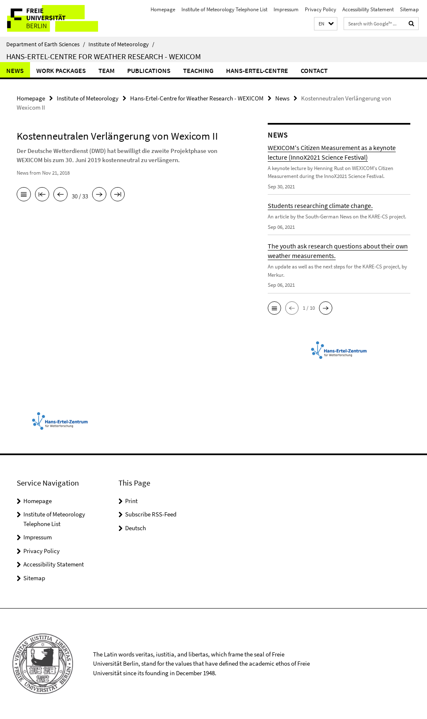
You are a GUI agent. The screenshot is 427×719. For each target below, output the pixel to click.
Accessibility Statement (368, 9)
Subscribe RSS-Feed (150, 514)
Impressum (286, 9)
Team (106, 70)
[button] (325, 24)
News (15, 70)
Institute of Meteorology (121, 44)
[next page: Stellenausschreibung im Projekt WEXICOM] (99, 195)
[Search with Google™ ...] (411, 23)
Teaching (198, 70)
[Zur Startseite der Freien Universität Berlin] (55, 18)
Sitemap (409, 9)
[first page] (42, 195)
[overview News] (24, 195)
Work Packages (61, 70)
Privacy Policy (320, 9)
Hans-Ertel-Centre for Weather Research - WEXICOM (103, 56)
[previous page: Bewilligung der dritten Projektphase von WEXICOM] (60, 195)
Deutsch (135, 528)
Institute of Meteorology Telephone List (224, 9)
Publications (149, 70)
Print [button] (131, 501)
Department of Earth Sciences (45, 44)
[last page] (118, 195)
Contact (314, 70)
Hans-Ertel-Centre (257, 70)
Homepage (163, 9)
